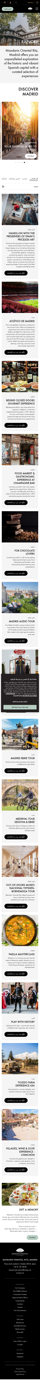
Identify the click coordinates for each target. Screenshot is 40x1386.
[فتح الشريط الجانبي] (37, 9)
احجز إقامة (7, 9)
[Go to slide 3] (20, 162)
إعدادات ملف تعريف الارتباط (20, 701)
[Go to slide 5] (15, 162)
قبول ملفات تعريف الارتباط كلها (20, 707)
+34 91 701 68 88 (20, 1267)
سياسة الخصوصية (17, 695)
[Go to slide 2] (22, 162)
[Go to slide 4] (18, 162)
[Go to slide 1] (24, 162)
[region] (20, 693)
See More (31, 156)
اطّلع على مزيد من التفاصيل (16, 273)
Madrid (30, 2)
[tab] (34, 179)
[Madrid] (30, 9)
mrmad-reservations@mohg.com (20, 1270)
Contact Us (20, 1273)
